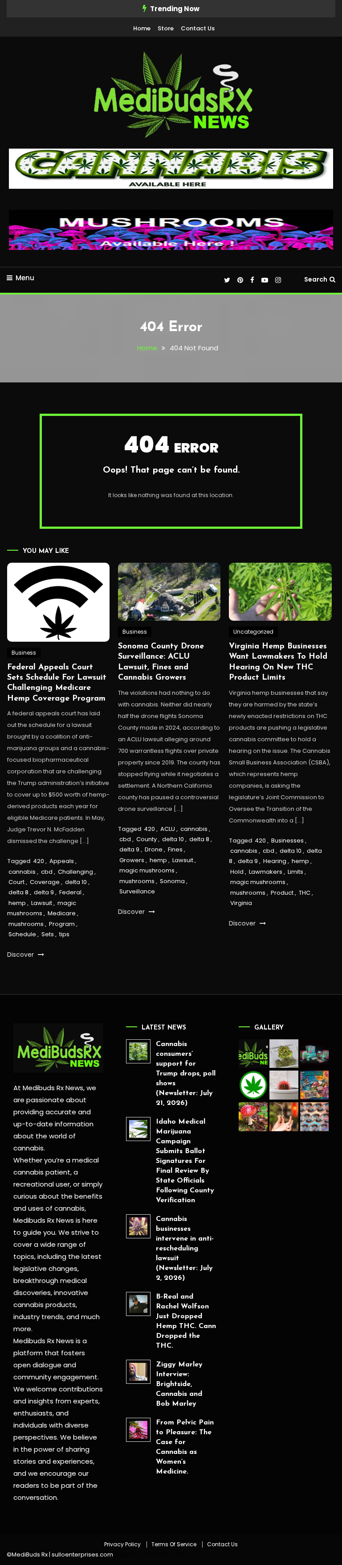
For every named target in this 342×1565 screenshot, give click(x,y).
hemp (17, 903)
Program (62, 924)
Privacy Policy (122, 1544)
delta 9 (44, 892)
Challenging (75, 872)
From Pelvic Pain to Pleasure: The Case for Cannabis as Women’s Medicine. (185, 1447)
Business (24, 652)
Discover (21, 954)
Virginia (241, 903)
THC (304, 892)
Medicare (62, 913)
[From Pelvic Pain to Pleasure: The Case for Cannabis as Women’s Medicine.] (138, 1430)
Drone (154, 849)
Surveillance (137, 891)
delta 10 (76, 882)
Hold (237, 872)
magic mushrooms (147, 870)
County (146, 839)
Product (282, 892)
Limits (295, 872)
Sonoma (172, 881)
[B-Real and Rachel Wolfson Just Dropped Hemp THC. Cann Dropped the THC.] (138, 1304)
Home (142, 28)
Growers (131, 860)
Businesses (287, 840)
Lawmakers (265, 872)
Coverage (45, 882)
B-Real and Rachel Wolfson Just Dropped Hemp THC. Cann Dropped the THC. (186, 1321)
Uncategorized (253, 631)
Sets (47, 934)
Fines (175, 849)
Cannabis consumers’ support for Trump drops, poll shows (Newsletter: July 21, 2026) (186, 1074)
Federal (70, 892)
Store (166, 28)
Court (16, 882)
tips (64, 934)
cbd (47, 872)
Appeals (61, 861)
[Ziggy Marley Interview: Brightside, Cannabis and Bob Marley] (138, 1372)
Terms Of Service (173, 1544)
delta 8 (18, 892)
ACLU (167, 829)
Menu (25, 277)
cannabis (22, 872)
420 (38, 861)
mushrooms (26, 924)
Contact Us (198, 28)
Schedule (22, 934)
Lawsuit (41, 903)
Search (315, 279)
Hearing (274, 861)
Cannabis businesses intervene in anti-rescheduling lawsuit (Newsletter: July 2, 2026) (185, 1249)
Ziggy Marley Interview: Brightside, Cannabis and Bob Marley (179, 1384)
